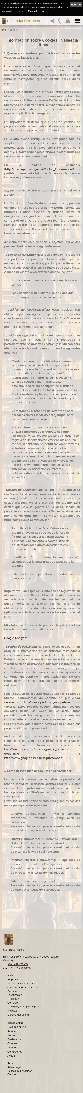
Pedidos (12, 1047)
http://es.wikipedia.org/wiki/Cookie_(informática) (39, 169)
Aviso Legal (14, 1067)
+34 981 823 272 (18, 964)
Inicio (5, 30)
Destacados (14, 1039)
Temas (11, 1035)
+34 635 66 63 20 (20, 968)
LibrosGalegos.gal (18, 1015)
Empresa (12, 979)
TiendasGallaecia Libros (21, 983)
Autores (11, 1031)
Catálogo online (16, 1027)
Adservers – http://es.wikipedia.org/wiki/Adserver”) (40, 702)
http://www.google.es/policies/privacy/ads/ (33, 758)
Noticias (12, 1010)
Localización (14, 995)
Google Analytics (15, 638)
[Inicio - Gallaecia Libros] (3, 21)
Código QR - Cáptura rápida (24, 1006)
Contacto (12, 1002)
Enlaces (12, 1063)
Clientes (12, 1043)
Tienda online (15, 1023)
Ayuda (11, 1055)
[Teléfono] (60, 22)
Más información (38, 11)
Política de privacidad (19, 1071)
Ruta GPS (15, 999)
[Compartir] (53, 22)
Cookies (13, 30)
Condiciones (14, 1051)
